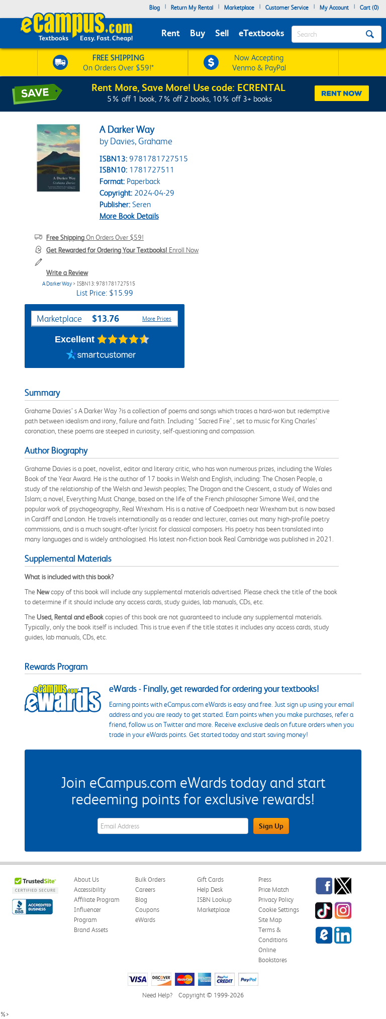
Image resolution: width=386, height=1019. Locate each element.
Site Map (270, 919)
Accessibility (90, 889)
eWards (145, 919)
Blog (154, 7)
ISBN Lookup (214, 899)
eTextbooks (261, 33)
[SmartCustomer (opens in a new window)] (101, 355)
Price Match (273, 889)
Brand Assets (91, 930)
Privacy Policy (276, 899)
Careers (145, 889)
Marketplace (239, 7)
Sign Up (271, 826)
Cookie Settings (278, 909)
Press (264, 879)
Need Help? (157, 995)
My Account (334, 7)
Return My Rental (192, 7)
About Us (86, 879)
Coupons (147, 909)
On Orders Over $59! (95, 237)
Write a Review (67, 272)
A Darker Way (57, 284)
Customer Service (287, 7)
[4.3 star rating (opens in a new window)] (123, 339)
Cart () (369, 7)
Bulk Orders (150, 879)
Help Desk (210, 889)
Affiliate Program (97, 899)
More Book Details (129, 216)
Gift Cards (210, 879)
